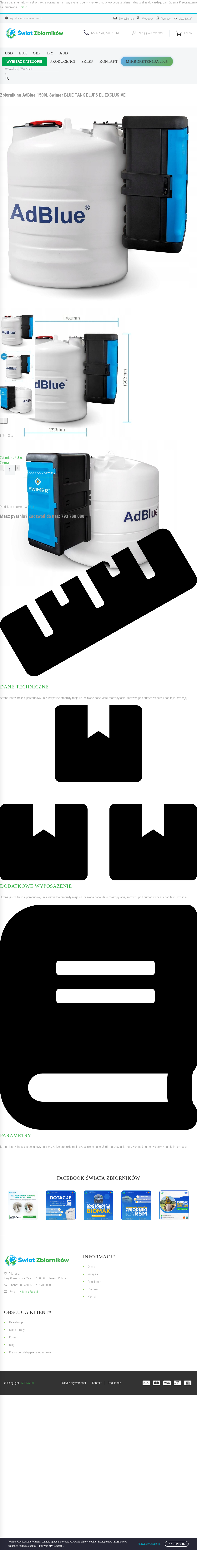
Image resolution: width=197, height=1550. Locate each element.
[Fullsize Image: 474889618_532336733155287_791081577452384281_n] (174, 1205)
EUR (23, 53)
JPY (50, 53)
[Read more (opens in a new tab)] (124, 18)
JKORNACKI (27, 1383)
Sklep (87, 61)
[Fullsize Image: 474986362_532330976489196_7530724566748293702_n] (98, 1205)
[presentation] (2, 421)
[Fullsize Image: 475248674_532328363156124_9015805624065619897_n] (60, 1205)
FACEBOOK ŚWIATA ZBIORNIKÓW (98, 1178)
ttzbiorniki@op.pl (28, 1292)
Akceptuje (177, 1543)
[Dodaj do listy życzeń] (4, 446)
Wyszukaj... (11, 68)
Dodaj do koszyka (41, 473)
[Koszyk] (178, 32)
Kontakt (108, 61)
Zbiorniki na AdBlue (11, 458)
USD (9, 53)
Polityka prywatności (149, 1543)
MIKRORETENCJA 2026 (147, 61)
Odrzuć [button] (23, 7)
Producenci (62, 61)
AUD (63, 53)
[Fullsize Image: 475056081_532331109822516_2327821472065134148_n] (136, 1205)
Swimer (4, 462)
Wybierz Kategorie (25, 61)
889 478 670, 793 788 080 (35, 1285)
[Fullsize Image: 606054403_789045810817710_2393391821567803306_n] (23, 1205)
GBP (37, 53)
